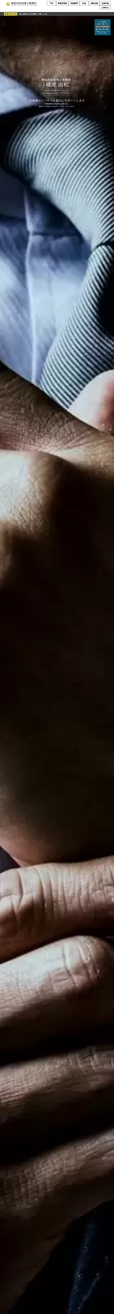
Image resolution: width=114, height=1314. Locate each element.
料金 (85, 3)
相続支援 (94, 3)
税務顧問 (74, 3)
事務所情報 (62, 3)
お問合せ (105, 7)
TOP (52, 3)
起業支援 (105, 3)
